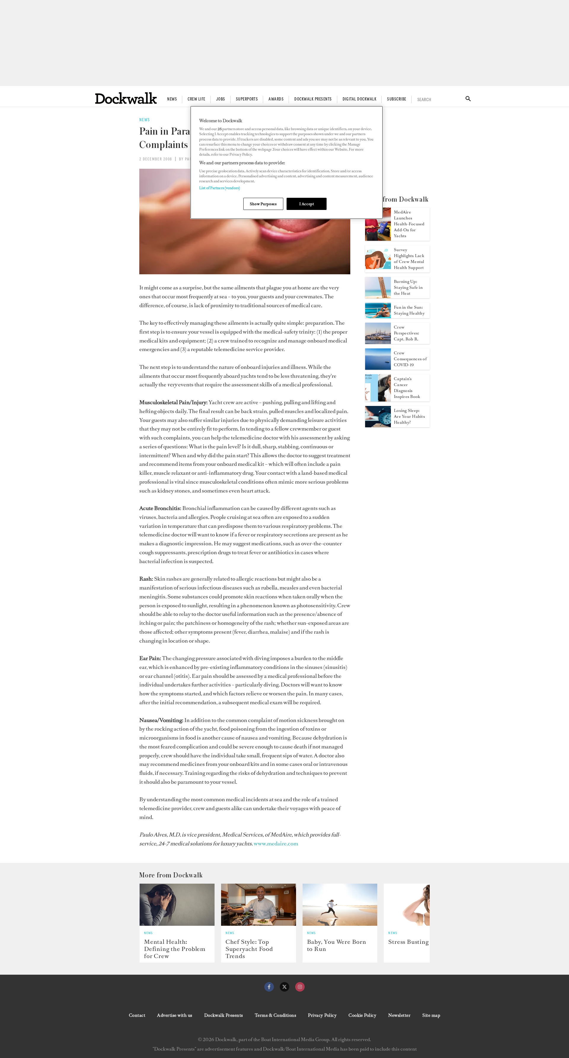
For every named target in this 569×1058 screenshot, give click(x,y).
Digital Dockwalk (360, 99)
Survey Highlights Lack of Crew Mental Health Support (409, 258)
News (172, 99)
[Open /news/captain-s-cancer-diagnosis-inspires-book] (378, 399)
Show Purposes (263, 203)
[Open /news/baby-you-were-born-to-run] (340, 905)
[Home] (126, 98)
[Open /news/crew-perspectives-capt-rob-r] (378, 342)
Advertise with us (174, 1015)
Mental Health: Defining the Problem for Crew (175, 949)
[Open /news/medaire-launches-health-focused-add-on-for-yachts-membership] (378, 239)
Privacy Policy (322, 1015)
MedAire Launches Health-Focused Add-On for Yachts (409, 224)
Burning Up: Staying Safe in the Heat (408, 287)
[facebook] (269, 987)
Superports (247, 99)
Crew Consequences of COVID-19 (410, 359)
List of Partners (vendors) (219, 187)
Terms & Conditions (275, 1015)
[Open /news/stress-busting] (421, 905)
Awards (276, 99)
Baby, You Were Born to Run (336, 945)
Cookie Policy (362, 1015)
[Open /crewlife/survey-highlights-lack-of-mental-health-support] (378, 270)
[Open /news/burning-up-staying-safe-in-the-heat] (378, 296)
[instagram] (300, 987)
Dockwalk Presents (313, 99)
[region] (286, 162)
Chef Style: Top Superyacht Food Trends (249, 949)
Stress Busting (408, 942)
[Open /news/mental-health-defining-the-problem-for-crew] (177, 905)
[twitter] (284, 987)
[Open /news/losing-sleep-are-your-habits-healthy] (378, 425)
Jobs (220, 99)
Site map (431, 1015)
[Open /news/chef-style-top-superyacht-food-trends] (258, 905)
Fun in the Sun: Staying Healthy (409, 310)
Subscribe (396, 99)
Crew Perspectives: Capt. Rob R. (406, 333)
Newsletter (399, 1015)
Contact (137, 1015)
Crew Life (196, 99)
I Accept (306, 203)
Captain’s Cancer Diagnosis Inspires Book (407, 387)
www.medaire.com (276, 843)
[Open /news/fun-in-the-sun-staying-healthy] (378, 316)
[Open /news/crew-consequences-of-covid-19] (378, 368)
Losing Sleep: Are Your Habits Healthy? (409, 416)
